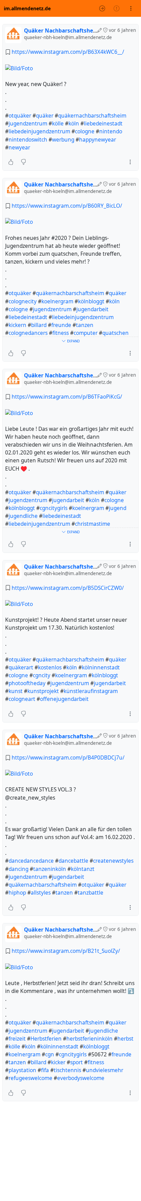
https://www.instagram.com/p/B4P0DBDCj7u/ (68, 757)
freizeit (17, 1038)
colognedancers (28, 333)
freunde (61, 325)
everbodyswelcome (80, 1078)
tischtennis (67, 1070)
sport (76, 1062)
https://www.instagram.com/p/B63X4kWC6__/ (68, 52)
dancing (18, 869)
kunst (16, 691)
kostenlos (50, 667)
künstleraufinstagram (91, 691)
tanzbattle (90, 892)
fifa (45, 1070)
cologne (84, 131)
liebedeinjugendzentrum (39, 131)
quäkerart (21, 667)
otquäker (20, 115)
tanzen (84, 325)
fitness (60, 333)
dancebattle (73, 860)
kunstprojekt (43, 691)
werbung (63, 139)
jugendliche (23, 516)
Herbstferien (46, 1038)
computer (86, 333)
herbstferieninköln (89, 1038)
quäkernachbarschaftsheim (92, 115)
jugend (117, 508)
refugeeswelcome (30, 1078)
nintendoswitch (28, 139)
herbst (125, 1038)
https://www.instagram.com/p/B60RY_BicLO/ (67, 205)
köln (73, 123)
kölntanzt (82, 869)
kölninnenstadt (101, 667)
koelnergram (57, 301)
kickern (17, 325)
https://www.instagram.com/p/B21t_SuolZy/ (66, 951)
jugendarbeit (92, 309)
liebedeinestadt (103, 123)
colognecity (23, 301)
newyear (19, 147)
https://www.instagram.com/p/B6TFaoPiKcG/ (67, 396)
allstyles (41, 892)
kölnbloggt (91, 301)
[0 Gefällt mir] (10, 162)
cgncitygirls (53, 508)
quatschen (115, 333)
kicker (58, 1062)
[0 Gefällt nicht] (23, 162)
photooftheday (27, 683)
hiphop (17, 892)
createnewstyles (113, 860)
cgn (49, 1054)
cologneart (22, 699)
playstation (22, 1070)
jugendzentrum (28, 123)
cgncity (41, 675)
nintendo (110, 131)
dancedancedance (31, 860)
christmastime (92, 523)
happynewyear (97, 139)
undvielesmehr (104, 1070)
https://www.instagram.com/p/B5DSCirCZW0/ (68, 588)
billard (39, 325)
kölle (58, 123)
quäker (44, 115)
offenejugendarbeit (64, 699)
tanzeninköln (49, 869)
